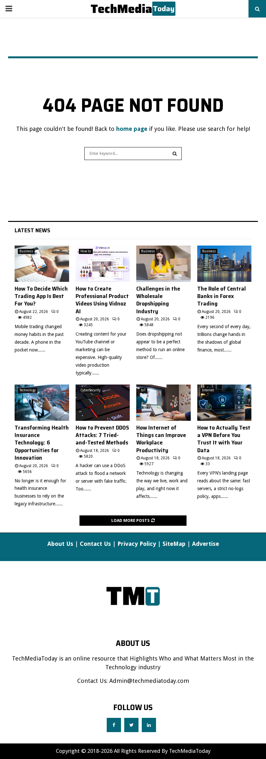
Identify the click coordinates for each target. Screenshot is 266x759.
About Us (60, 543)
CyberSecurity (90, 390)
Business (26, 251)
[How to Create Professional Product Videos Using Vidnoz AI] (103, 264)
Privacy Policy (136, 543)
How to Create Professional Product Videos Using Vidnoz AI (102, 300)
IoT (143, 390)
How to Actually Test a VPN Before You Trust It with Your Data (223, 439)
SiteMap (174, 543)
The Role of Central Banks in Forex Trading (221, 296)
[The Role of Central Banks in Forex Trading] (224, 264)
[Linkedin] (149, 725)
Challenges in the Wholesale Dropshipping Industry (158, 300)
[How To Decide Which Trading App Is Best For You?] (42, 264)
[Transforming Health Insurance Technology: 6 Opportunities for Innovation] (42, 403)
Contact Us (95, 543)
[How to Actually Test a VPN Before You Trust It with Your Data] (224, 403)
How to (85, 251)
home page (131, 128)
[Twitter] (131, 725)
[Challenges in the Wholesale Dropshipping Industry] (163, 264)
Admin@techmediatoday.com (149, 680)
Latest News (32, 230)
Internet (208, 390)
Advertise (205, 543)
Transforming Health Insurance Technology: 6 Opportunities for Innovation (42, 443)
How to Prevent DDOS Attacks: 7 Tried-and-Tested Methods (102, 435)
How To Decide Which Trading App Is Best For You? (41, 296)
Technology (27, 390)
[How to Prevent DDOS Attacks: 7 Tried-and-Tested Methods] (103, 403)
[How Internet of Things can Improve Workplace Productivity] (163, 403)
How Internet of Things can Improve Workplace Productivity (161, 439)
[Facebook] (114, 725)
